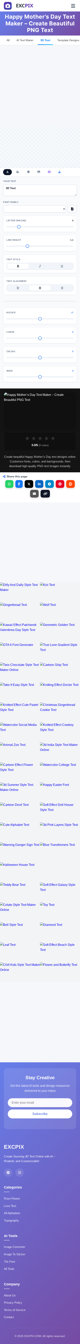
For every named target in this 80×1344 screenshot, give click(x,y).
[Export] (59, 172)
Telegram (49, 484)
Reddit (70, 484)
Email (34, 494)
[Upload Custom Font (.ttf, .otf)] (72, 209)
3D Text (45, 40)
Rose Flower (12, 1198)
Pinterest (60, 484)
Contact (9, 1317)
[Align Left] (18, 288)
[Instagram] (19, 1172)
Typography (11, 1220)
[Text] (7, 172)
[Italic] (39, 266)
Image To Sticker (14, 1254)
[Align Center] (39, 288)
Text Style (13, 259)
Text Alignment (16, 281)
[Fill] (17, 172)
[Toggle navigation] (73, 6)
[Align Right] (62, 288)
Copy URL (45, 494)
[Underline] (62, 266)
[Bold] (18, 266)
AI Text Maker (25, 40)
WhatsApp (9, 484)
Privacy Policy (13, 1302)
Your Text (9, 181)
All (8, 40)
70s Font (9, 1261)
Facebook (19, 484)
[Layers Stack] (28, 172)
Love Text (10, 1206)
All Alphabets (12, 1213)
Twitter (29, 484)
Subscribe (40, 1114)
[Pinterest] (8, 1172)
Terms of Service (14, 1310)
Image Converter (14, 1246)
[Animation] (49, 172)
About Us (10, 1295)
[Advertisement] (40, 85)
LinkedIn (39, 484)
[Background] (38, 172)
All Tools (9, 1268)
